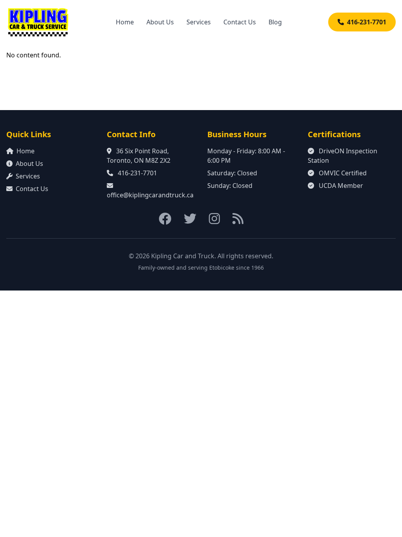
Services (198, 22)
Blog (275, 22)
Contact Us (239, 22)
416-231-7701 (366, 22)
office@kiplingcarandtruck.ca (150, 195)
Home (125, 22)
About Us (160, 22)
